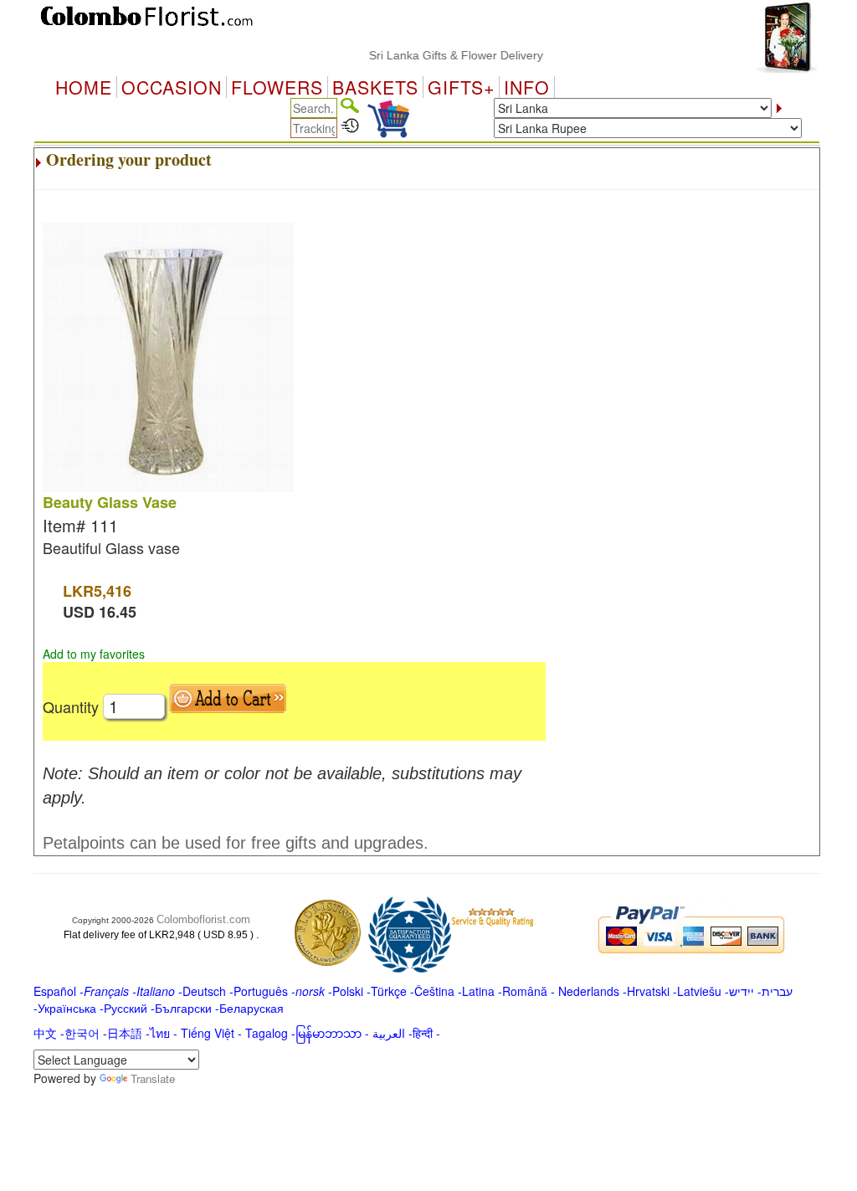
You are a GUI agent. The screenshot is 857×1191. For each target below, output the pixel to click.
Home (83, 87)
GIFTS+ (461, 87)
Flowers (277, 87)
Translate (153, 1078)
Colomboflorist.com (203, 919)
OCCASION (171, 87)
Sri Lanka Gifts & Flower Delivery (443, 55)
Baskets (375, 87)
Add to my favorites (94, 653)
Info (527, 87)
